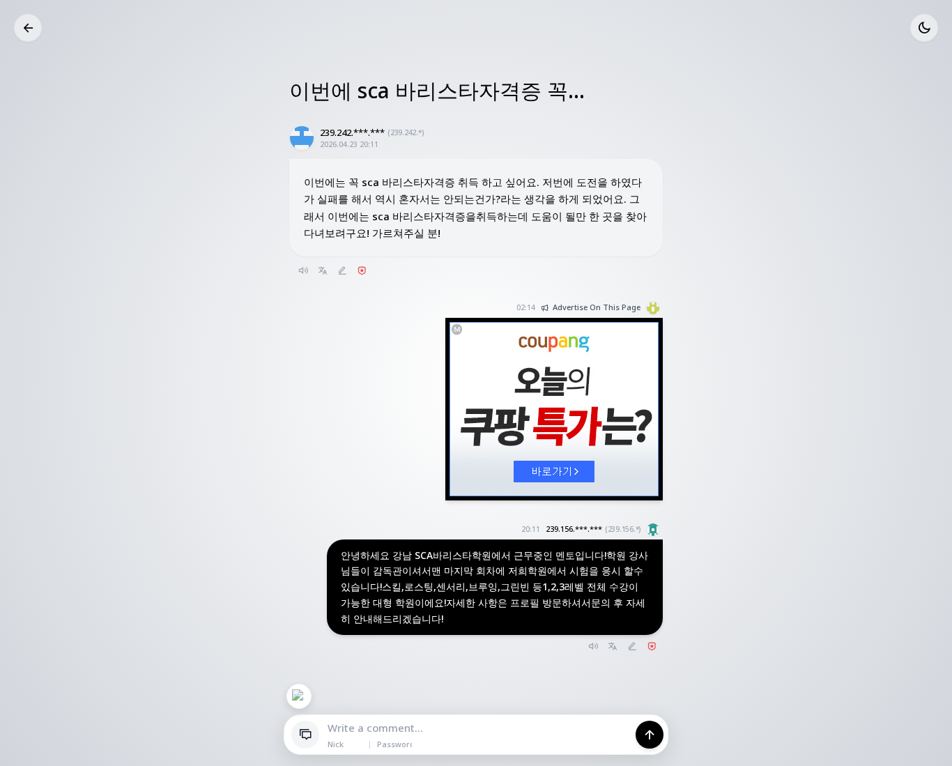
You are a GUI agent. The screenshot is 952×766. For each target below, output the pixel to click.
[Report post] (361, 270)
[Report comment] (651, 646)
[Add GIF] (299, 696)
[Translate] (322, 270)
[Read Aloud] (303, 270)
